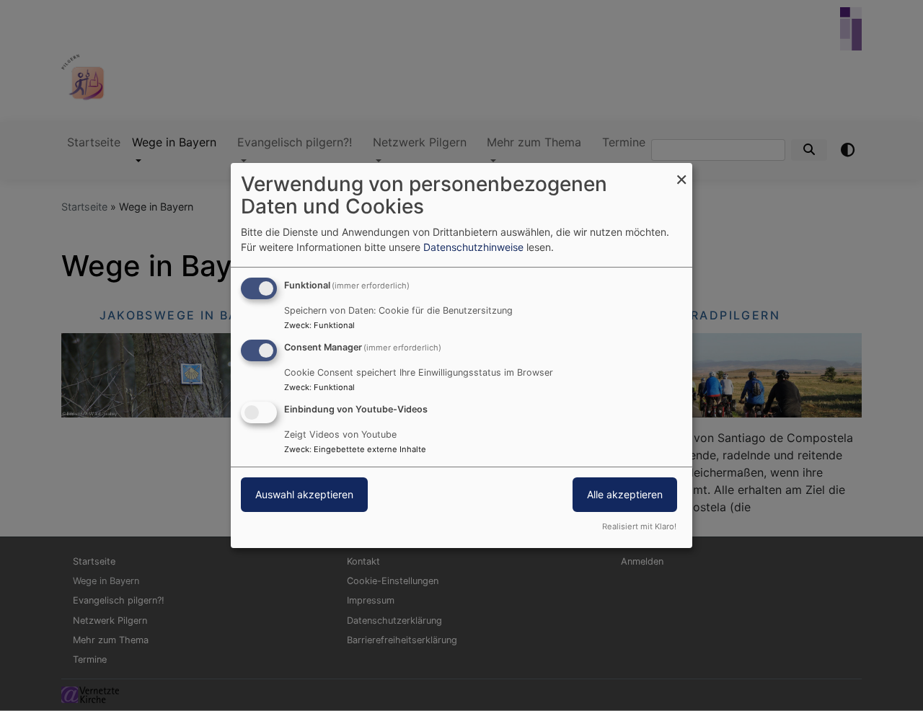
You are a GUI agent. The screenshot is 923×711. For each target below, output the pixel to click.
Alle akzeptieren (625, 494)
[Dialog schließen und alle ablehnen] (681, 172)
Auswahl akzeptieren (304, 494)
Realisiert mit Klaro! (639, 526)
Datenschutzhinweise (473, 247)
